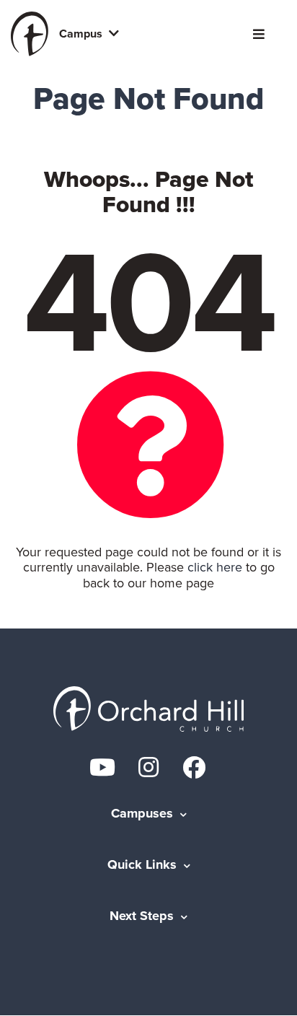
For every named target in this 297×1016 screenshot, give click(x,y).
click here (214, 567)
